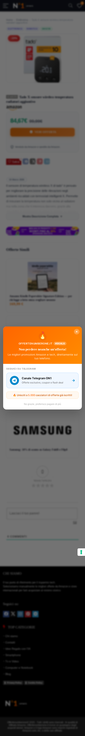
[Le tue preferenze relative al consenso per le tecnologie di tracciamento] (81, 552)
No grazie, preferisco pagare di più (42, 404)
